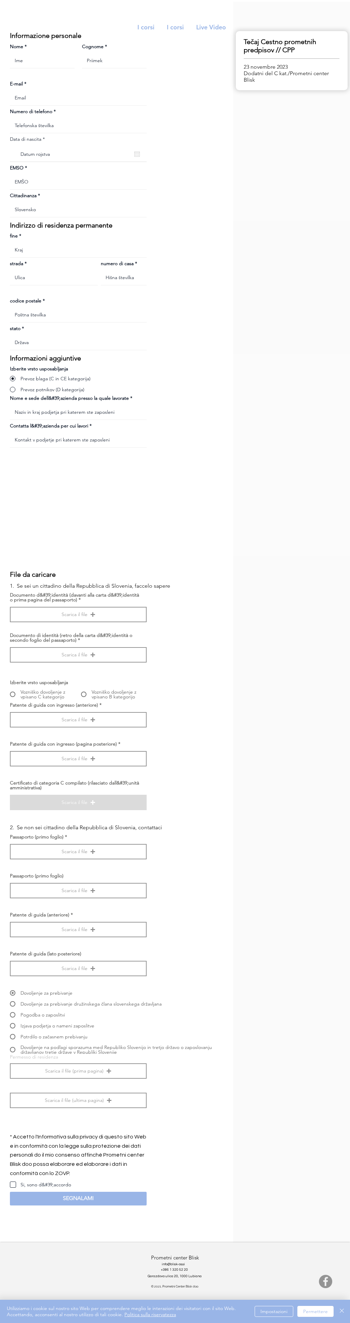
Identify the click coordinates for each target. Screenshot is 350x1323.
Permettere (315, 1311)
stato (15, 328)
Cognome (93, 46)
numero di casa (117, 263)
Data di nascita (29, 139)
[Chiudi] (342, 1311)
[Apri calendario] (137, 154)
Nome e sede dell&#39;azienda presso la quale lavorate (69, 398)
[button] (78, 614)
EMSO (17, 167)
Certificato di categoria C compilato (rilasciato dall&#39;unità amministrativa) (74, 785)
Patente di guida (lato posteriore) (45, 953)
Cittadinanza (23, 195)
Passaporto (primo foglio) (37, 836)
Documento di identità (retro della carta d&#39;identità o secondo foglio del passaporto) (71, 637)
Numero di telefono (31, 111)
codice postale (25, 300)
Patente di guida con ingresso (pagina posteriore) (63, 743)
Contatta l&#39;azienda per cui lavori (49, 425)
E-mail (16, 83)
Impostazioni (273, 1311)
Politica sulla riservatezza (150, 1314)
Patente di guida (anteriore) (39, 914)
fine (14, 235)
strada (16, 263)
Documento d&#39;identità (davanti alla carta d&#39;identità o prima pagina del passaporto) (74, 597)
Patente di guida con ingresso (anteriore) (54, 705)
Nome (16, 46)
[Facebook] (325, 1281)
